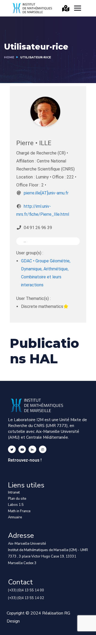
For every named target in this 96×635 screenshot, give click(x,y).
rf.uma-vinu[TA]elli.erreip (46, 193)
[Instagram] (43, 449)
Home (9, 57)
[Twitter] (12, 449)
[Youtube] (22, 449)
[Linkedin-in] (32, 449)
